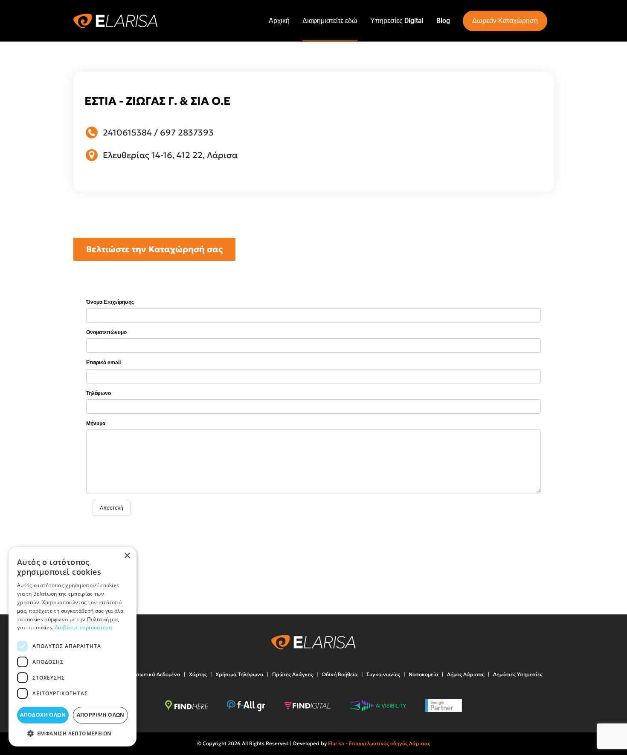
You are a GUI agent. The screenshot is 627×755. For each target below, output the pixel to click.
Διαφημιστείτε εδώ (329, 21)
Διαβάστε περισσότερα (83, 627)
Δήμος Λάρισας (466, 674)
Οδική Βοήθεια (340, 674)
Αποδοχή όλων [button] (43, 714)
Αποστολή (111, 508)
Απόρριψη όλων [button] (101, 714)
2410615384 (127, 132)
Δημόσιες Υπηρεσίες (518, 674)
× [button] (127, 556)
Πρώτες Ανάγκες (292, 674)
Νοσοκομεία (423, 674)
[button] (72, 733)
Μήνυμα (95, 423)
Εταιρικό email (103, 363)
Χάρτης (198, 674)
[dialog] (72, 646)
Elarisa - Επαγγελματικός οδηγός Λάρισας (379, 743)
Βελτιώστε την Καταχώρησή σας (154, 249)
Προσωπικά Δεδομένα (153, 674)
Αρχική (279, 21)
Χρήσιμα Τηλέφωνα (239, 674)
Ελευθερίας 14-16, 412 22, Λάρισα (170, 155)
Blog (443, 21)
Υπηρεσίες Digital (397, 21)
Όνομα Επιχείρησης (110, 302)
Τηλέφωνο (98, 393)
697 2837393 (187, 132)
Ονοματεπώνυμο (106, 332)
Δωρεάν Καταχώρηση (505, 21)
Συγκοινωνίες (383, 674)
